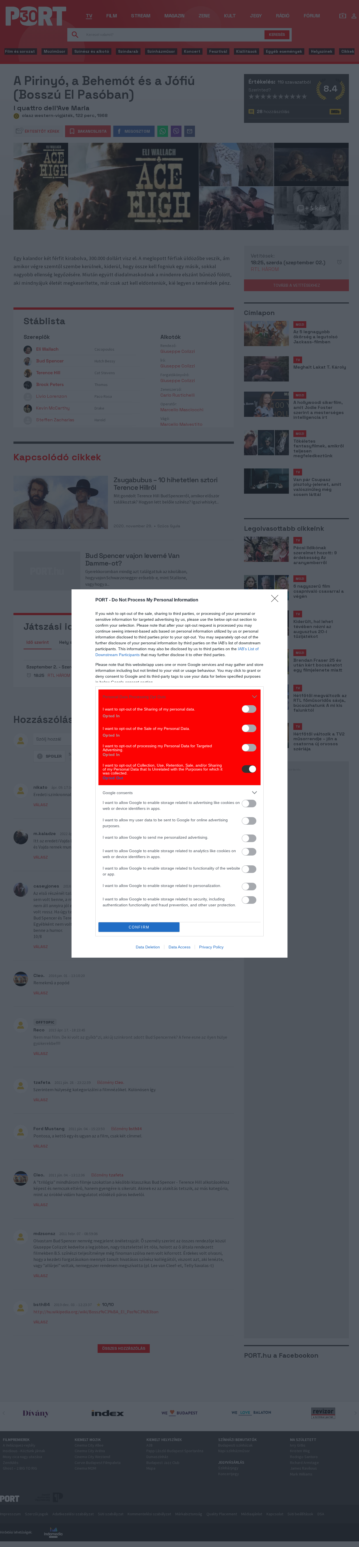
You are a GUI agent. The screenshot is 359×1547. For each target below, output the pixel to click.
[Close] (276, 600)
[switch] (249, 709)
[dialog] (179, 773)
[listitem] (179, 697)
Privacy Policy (211, 947)
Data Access (179, 947)
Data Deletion (148, 947)
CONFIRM (139, 927)
